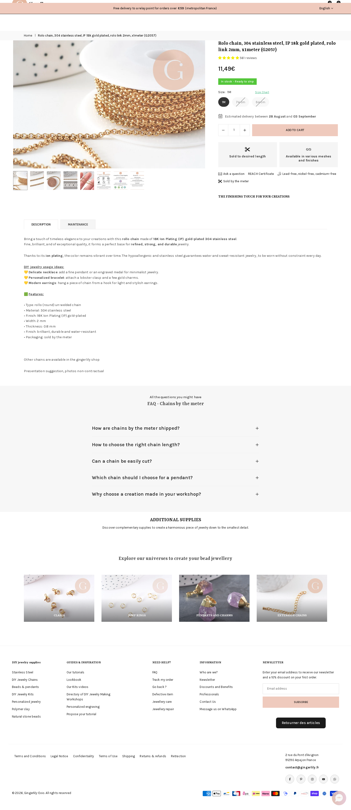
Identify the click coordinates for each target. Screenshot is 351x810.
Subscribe (301, 702)
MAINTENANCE (78, 224)
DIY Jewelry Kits (23, 694)
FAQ (154, 672)
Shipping (128, 756)
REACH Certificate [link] (261, 174)
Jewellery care (162, 701)
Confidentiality (83, 756)
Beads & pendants (25, 687)
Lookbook (74, 679)
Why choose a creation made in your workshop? (146, 494)
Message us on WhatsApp (218, 709)
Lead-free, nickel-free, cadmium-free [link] (309, 174)
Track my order (162, 679)
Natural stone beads (26, 716)
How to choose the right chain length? (136, 444)
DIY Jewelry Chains (25, 679)
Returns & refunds (153, 756)
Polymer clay (21, 709)
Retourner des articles (301, 723)
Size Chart (262, 92)
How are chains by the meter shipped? (136, 428)
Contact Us (208, 701)
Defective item (162, 694)
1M (223, 102)
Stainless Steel (22, 672)
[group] (109, 104)
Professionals (209, 694)
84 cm (260, 102)
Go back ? (159, 687)
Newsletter (207, 679)
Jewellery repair (163, 709)
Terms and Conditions (30, 756)
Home (28, 35)
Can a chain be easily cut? (122, 461)
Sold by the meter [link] (236, 181)
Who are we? (209, 672)
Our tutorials (75, 672)
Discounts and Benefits (216, 687)
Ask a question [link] (234, 174)
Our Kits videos (77, 687)
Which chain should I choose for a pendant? (142, 477)
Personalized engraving (83, 706)
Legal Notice (59, 756)
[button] (193, 104)
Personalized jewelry (26, 701)
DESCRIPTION (41, 224)
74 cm (240, 102)
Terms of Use (108, 756)
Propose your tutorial (81, 714)
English (324, 8)
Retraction (178, 756)
